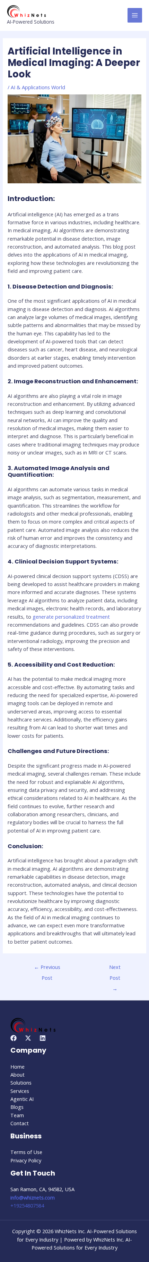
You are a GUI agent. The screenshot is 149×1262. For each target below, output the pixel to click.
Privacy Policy (25, 1160)
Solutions (21, 1082)
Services (19, 1090)
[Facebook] (13, 1038)
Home (17, 1066)
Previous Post (47, 968)
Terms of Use (26, 1151)
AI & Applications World (38, 87)
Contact (19, 1123)
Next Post (115, 968)
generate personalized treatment (71, 616)
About (17, 1074)
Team (17, 1115)
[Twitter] (28, 1038)
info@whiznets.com (32, 1197)
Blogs (17, 1106)
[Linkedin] (43, 1038)
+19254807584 (27, 1205)
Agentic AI (22, 1098)
